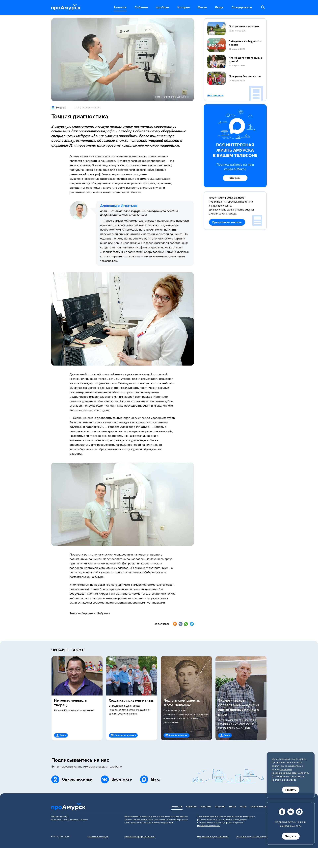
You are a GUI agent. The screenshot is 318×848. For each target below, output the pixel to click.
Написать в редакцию (98, 837)
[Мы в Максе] (299, 811)
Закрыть (290, 836)
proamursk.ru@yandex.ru (208, 825)
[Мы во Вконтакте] (290, 811)
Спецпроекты (258, 806)
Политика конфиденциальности (139, 837)
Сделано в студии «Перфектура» (251, 837)
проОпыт (205, 806)
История (220, 806)
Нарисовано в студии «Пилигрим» (213, 837)
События (191, 806)
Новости (177, 806)
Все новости (215, 95)
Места (232, 806)
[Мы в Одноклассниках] (282, 811)
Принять (290, 790)
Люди (243, 806)
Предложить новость (227, 222)
